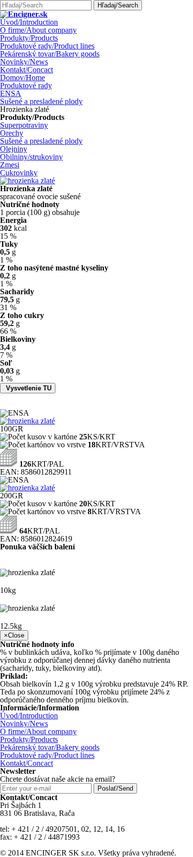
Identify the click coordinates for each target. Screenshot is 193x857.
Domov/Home (22, 77)
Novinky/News (24, 61)
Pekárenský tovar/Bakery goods (49, 54)
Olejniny (13, 149)
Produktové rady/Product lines (47, 46)
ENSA (10, 93)
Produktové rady (26, 85)
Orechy (11, 133)
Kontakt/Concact (26, 69)
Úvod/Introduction (29, 22)
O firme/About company (38, 30)
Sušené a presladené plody (41, 101)
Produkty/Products (29, 38)
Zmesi (9, 165)
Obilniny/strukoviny (31, 157)
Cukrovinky (19, 172)
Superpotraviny (24, 125)
